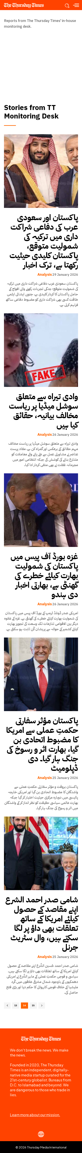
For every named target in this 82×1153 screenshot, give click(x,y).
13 (15, 1005)
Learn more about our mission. (35, 1114)
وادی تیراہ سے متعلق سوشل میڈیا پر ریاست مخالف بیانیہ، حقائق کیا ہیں (43, 411)
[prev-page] (7, 1005)
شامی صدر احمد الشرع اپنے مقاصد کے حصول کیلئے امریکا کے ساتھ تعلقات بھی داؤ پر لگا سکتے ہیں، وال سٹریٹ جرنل (41, 923)
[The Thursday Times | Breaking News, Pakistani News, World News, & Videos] (26, 5)
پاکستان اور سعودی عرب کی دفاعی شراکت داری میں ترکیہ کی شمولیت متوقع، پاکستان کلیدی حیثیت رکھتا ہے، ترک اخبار (43, 241)
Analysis (44, 274)
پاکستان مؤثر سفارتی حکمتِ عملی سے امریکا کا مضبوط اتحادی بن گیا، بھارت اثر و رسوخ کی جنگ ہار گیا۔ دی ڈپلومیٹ (42, 744)
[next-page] (41, 1005)
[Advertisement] (41, 62)
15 (33, 1005)
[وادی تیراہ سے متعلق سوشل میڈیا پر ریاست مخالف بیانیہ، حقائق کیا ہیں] (41, 350)
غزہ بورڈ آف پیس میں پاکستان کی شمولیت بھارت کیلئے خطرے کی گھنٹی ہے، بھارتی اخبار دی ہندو (44, 576)
